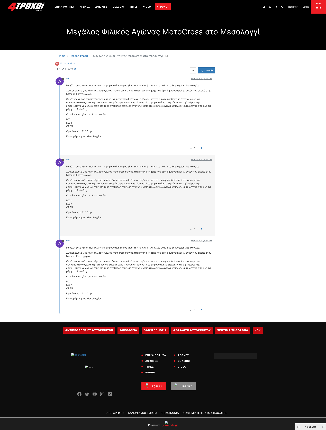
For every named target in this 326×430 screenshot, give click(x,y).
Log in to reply (206, 70)
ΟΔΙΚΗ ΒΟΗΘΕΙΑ (155, 330)
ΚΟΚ (258, 330)
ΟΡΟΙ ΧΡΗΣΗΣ (115, 413)
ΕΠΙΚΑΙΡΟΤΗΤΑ (155, 355)
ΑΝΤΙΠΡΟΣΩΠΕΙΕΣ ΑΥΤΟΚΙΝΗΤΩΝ (89, 330)
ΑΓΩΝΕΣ (183, 355)
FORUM (150, 372)
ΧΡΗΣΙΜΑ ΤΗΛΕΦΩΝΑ (232, 330)
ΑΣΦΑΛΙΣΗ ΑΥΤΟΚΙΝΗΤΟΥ (192, 330)
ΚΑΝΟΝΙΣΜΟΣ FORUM (142, 413)
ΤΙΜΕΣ (149, 366)
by (156, 425)
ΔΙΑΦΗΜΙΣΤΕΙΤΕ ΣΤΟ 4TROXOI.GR (205, 413)
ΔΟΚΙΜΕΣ (151, 361)
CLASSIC (184, 361)
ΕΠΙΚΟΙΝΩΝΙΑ (170, 413)
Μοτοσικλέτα (67, 63)
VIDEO (182, 366)
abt (68, 78)
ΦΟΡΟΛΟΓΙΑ (128, 330)
